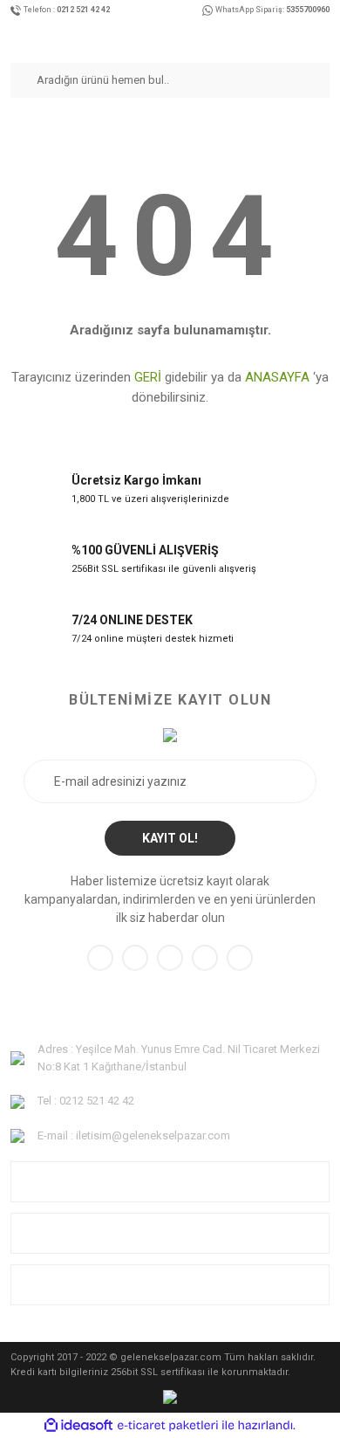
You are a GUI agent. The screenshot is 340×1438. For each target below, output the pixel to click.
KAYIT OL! (170, 838)
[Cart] (325, 37)
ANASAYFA (277, 377)
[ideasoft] (78, 1425)
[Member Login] (306, 37)
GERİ (147, 377)
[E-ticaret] (168, 1426)
